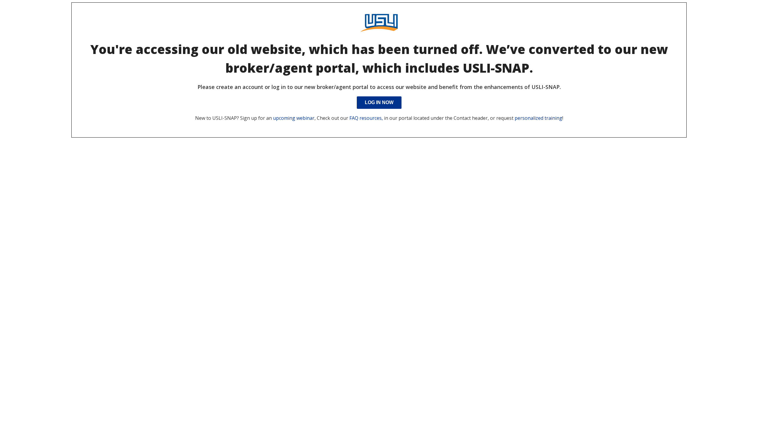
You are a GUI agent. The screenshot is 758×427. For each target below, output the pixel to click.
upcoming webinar (293, 118)
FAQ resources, (366, 118)
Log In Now (379, 102)
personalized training (538, 118)
